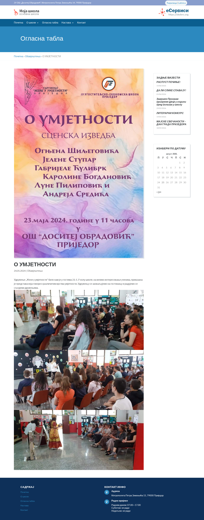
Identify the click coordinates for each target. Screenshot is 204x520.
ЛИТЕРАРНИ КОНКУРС (170, 113)
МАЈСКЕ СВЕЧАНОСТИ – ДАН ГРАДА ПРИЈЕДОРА (171, 123)
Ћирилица (172, 3)
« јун (159, 191)
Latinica (182, 3)
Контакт (81, 23)
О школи (31, 23)
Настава (66, 23)
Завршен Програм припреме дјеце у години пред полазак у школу (171, 101)
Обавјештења (35, 270)
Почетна (18, 23)
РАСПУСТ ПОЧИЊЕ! (168, 81)
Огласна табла (50, 23)
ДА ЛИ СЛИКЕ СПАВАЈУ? (171, 90)
